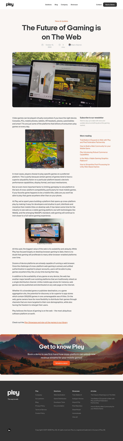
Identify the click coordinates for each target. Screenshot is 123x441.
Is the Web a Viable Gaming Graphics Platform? (94, 159)
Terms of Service (41, 410)
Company (64, 5)
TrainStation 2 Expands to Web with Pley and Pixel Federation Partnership (95, 141)
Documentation (59, 406)
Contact (99, 5)
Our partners (39, 399)
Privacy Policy (40, 406)
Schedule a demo (61, 363)
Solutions (48, 5)
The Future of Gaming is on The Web (103, 395)
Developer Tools (59, 402)
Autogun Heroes (78, 399)
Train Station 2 (77, 395)
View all (75, 417)
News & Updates (61, 21)
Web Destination (59, 395)
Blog (56, 5)
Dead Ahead (76, 410)
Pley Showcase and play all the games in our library (46, 322)
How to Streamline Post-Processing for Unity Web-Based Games (95, 165)
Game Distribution (60, 399)
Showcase (74, 5)
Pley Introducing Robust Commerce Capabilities (94, 153)
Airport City (76, 402)
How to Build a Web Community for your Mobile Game (95, 147)
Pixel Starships (77, 406)
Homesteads (76, 413)
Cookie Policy (40, 413)
